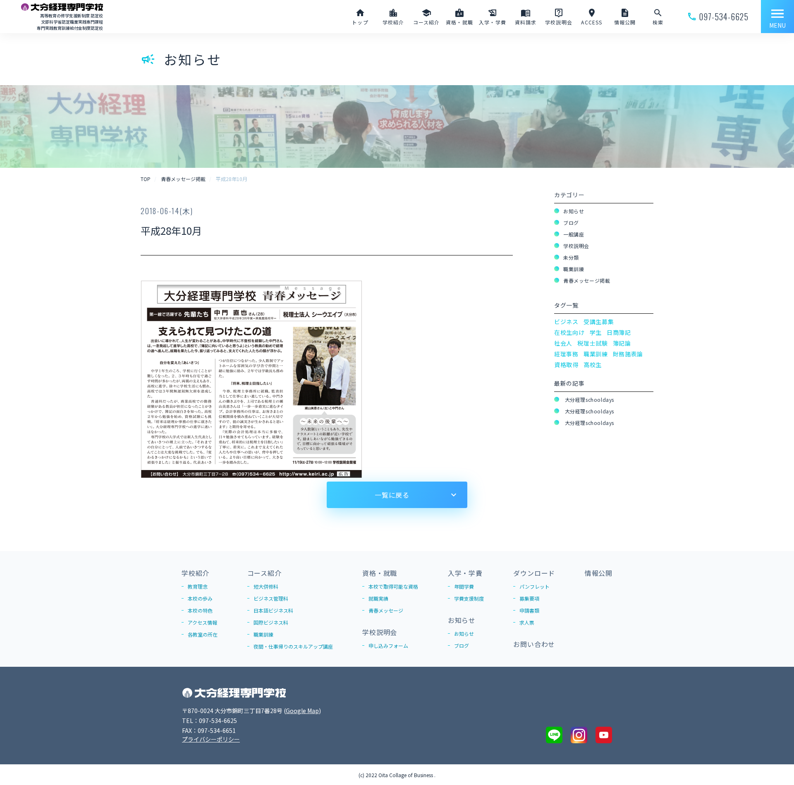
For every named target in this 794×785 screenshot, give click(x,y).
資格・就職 (379, 573)
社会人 (563, 343)
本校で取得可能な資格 (393, 586)
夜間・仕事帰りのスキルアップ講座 (293, 646)
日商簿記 (619, 332)
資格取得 (566, 364)
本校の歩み (200, 598)
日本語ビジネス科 (273, 610)
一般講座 (573, 234)
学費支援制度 (469, 598)
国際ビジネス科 (271, 622)
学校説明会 (576, 245)
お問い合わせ (534, 644)
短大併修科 (266, 586)
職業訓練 (573, 268)
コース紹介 (264, 573)
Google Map (302, 710)
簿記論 (622, 343)
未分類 (571, 257)
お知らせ (573, 211)
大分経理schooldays (588, 399)
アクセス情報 (202, 622)
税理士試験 (592, 343)
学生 (596, 332)
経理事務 (566, 354)
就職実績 (378, 598)
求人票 (526, 622)
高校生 (593, 364)
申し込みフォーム (388, 645)
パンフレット (534, 586)
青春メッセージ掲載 (586, 280)
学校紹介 (195, 573)
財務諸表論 (628, 354)
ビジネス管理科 (271, 598)
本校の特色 (200, 610)
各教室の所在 (203, 634)
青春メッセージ (385, 610)
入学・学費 (465, 573)
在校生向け (569, 332)
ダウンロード (534, 573)
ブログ (571, 222)
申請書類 (529, 610)
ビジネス (566, 321)
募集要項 (529, 598)
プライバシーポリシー (211, 739)
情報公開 (598, 573)
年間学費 (464, 586)
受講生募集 (599, 321)
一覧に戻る (392, 495)
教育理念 (198, 586)
